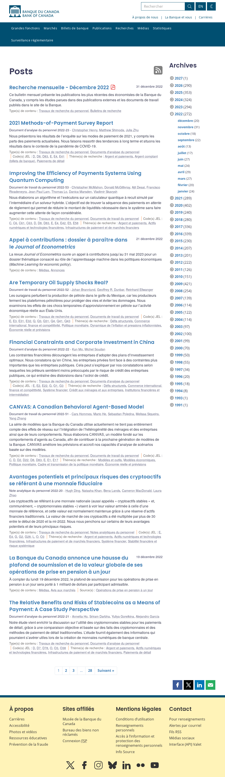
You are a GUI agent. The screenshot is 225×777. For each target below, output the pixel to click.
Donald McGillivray (117, 187)
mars (181, 178)
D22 (26, 460)
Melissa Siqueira (147, 414)
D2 (19, 460)
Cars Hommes (82, 414)
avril (181, 172)
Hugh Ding (72, 490)
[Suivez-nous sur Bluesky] (113, 768)
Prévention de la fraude (28, 744)
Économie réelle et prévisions (29, 329)
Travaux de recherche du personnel (64, 110)
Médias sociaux (181, 738)
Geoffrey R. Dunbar (110, 289)
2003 (179, 326)
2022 (179, 114)
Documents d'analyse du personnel (114, 152)
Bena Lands (111, 490)
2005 (179, 312)
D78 (45, 648)
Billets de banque (75, 28)
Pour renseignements (187, 719)
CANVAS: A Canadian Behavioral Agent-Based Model (76, 407)
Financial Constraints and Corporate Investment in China (81, 342)
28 (90, 670)
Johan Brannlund (83, 289)
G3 (61, 385)
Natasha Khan (92, 490)
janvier (183, 191)
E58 (75, 223)
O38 (63, 648)
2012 (179, 262)
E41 (62, 156)
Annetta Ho (80, 616)
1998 (179, 362)
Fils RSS (175, 731)
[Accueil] (34, 11)
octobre (184, 134)
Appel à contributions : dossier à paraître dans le (68, 243)
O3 (42, 536)
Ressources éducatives (28, 738)
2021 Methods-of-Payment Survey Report (61, 123)
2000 (179, 348)
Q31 (46, 321)
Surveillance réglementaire (32, 40)
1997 (179, 369)
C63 (29, 223)
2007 (179, 298)
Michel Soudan (95, 349)
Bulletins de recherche (105, 110)
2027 (179, 78)
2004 (179, 319)
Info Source (125, 751)
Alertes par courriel (185, 725)
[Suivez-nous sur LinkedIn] (127, 768)
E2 (38, 385)
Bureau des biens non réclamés (81, 732)
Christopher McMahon (87, 187)
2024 (179, 99)
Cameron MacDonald (137, 490)
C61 (22, 223)
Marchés (50, 28)
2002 (179, 333)
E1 (49, 460)
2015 (179, 240)
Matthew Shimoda (111, 130)
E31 (21, 321)
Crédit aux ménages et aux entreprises (96, 390)
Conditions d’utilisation (135, 719)
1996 (179, 376)
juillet (182, 153)
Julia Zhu (132, 130)
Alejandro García (147, 616)
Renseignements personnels (129, 728)
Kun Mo (77, 349)
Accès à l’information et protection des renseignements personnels (139, 741)
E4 (55, 156)
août (181, 146)
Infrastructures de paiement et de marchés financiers (102, 227)
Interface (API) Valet (185, 744)
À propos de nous (145, 17)
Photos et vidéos (23, 731)
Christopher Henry (84, 130)
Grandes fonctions (25, 28)
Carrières (205, 17)
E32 (28, 321)
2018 (179, 219)
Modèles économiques (139, 460)
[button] (177, 685)
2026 (179, 85)
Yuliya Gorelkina (123, 616)
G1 (55, 385)
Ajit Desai (138, 187)
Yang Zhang (17, 418)
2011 (179, 269)
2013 (179, 255)
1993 (179, 398)
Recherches (125, 28)
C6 (15, 223)
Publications (102, 28)
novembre (185, 127)
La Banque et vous (178, 17)
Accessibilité (19, 725)
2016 (179, 233)
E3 (15, 321)
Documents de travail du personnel (114, 218)
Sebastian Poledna (121, 414)
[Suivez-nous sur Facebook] (85, 768)
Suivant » (106, 670)
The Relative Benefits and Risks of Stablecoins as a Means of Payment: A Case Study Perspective (84, 606)
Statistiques (162, 28)
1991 (179, 405)
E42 (63, 223)
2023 (179, 107)
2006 (179, 305)
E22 (44, 385)
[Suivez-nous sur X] (71, 768)
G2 (21, 536)
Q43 (67, 321)
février (183, 185)
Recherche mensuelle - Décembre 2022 (59, 87)
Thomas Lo (59, 191)
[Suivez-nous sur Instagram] (99, 768)
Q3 (39, 321)
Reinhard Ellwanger (139, 289)
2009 (179, 283)
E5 (69, 223)
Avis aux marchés (63, 590)
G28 (28, 536)
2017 (179, 226)
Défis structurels (121, 321)
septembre (186, 140)
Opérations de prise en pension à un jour (124, 590)
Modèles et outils (110, 460)
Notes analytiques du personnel (112, 532)
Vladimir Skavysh (105, 191)
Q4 (53, 321)
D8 (39, 156)
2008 (179, 290)
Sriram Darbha (99, 616)
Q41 (60, 321)
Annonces (58, 270)
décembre (185, 121)
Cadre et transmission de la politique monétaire (70, 464)
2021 (179, 198)
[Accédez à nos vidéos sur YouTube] (154, 768)
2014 (179, 248)
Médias (143, 28)
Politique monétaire (75, 325)
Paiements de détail (50, 161)
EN (200, 6)
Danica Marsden (80, 191)
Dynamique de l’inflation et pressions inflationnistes (125, 325)
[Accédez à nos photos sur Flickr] (141, 768)
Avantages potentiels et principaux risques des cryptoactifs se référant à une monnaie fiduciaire (85, 480)
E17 (55, 460)
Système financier (55, 390)
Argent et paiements (119, 156)
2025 (179, 92)
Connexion (75, 740)
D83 (45, 156)
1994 (179, 390)
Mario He (99, 414)
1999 (179, 355)
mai (180, 166)
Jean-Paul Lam (39, 191)
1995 (179, 383)
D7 (39, 648)
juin (180, 159)
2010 (179, 276)
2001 (179, 340)
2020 (179, 205)
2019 (179, 212)
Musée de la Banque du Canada (82, 721)
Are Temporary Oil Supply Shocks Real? (58, 282)
